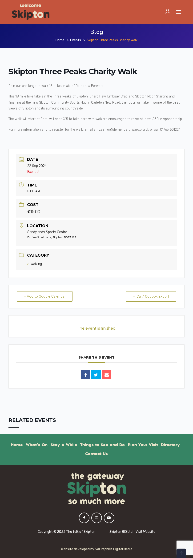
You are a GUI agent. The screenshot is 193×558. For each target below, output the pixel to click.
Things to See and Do (102, 445)
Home (60, 40)
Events (75, 40)
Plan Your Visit (143, 445)
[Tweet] (96, 374)
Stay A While (64, 445)
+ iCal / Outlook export (151, 296)
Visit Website (145, 532)
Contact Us (96, 454)
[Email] (106, 374)
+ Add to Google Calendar (45, 296)
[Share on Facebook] (85, 374)
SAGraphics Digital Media (113, 549)
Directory (170, 445)
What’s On (37, 445)
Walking (36, 264)
